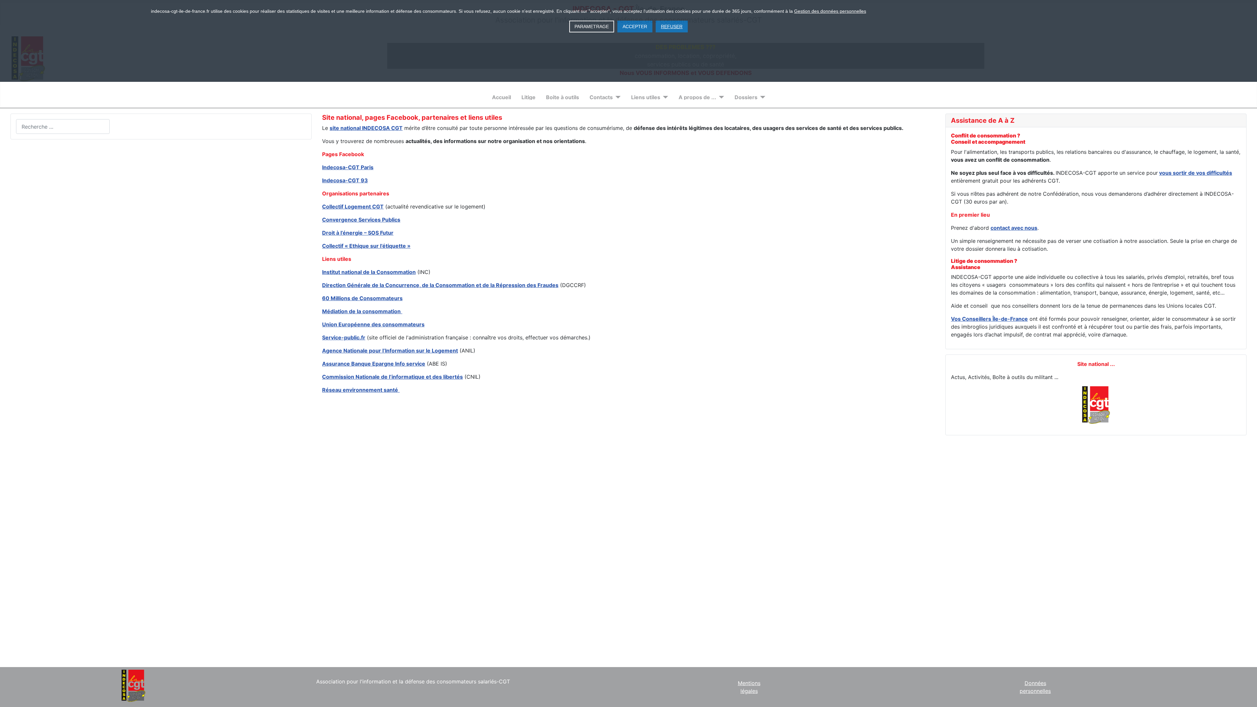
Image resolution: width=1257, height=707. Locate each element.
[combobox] (63, 126)
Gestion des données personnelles (830, 11)
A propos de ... (697, 97)
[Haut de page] (1245, 695)
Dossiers (746, 97)
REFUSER (672, 26)
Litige (528, 97)
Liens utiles (645, 97)
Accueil (501, 97)
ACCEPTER (635, 26)
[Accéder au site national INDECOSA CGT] (1096, 405)
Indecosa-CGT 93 (345, 180)
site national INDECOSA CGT (366, 128)
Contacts (601, 97)
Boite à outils (562, 97)
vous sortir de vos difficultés (1195, 173)
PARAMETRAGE (591, 26)
